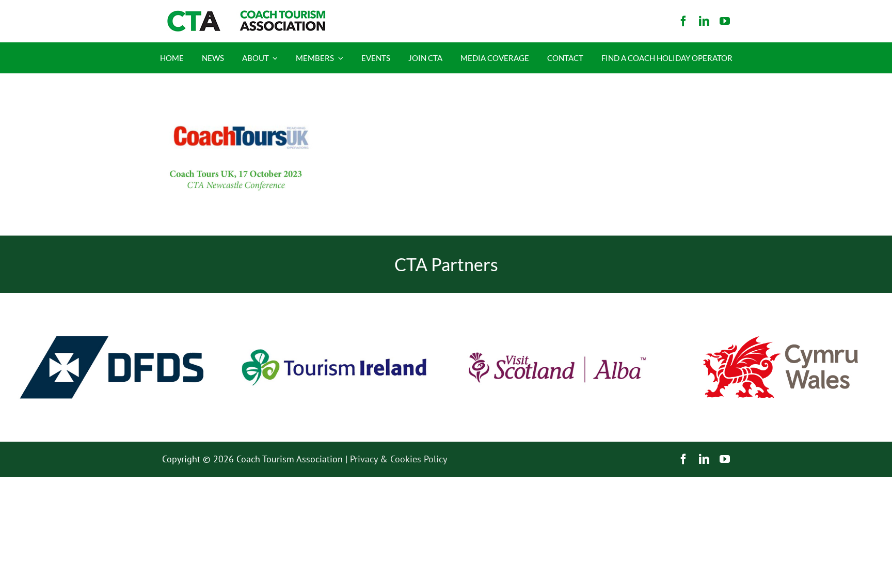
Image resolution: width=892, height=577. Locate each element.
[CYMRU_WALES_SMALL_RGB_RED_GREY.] (780, 341)
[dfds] (111, 297)
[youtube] (725, 21)
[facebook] (683, 21)
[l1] (244, 15)
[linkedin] (704, 21)
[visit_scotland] (557, 297)
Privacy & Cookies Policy (398, 459)
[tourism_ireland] (334, 297)
